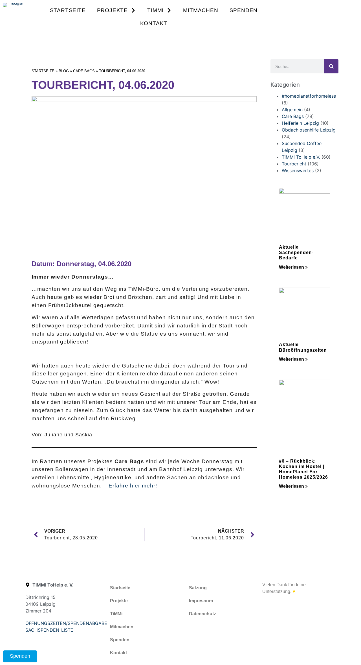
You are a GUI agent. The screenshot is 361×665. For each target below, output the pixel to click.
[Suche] (331, 66)
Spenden (244, 10)
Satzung (198, 587)
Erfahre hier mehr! (133, 486)
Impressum (201, 600)
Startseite (68, 10)
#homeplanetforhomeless (309, 96)
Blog (64, 71)
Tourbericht (294, 164)
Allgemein (292, 109)
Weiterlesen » (293, 267)
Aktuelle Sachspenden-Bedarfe (296, 252)
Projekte (112, 10)
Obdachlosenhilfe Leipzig (309, 130)
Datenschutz (202, 613)
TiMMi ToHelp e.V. (301, 157)
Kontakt (154, 23)
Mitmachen (200, 10)
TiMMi (155, 10)
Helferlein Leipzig (300, 123)
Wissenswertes (298, 170)
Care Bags (84, 71)
